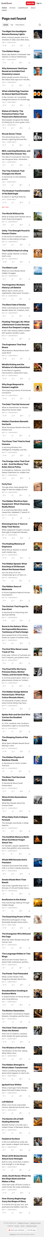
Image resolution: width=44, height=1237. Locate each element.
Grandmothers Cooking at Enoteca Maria (15, 992)
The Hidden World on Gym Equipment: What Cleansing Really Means (16, 504)
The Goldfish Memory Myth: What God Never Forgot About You (15, 840)
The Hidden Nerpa (10, 51)
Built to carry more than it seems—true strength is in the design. (16, 1163)
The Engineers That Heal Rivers (14, 346)
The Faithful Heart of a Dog (15, 250)
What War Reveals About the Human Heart (13, 804)
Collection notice (31, 1226)
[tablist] (14, 24)
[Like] (3, 771)
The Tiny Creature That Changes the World (13, 172)
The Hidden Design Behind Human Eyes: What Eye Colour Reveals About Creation (15, 695)
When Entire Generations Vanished (14, 798)
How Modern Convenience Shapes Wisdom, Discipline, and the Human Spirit (16, 1014)
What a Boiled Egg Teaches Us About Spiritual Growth (15, 92)
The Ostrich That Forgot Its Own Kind (15, 607)
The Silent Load (9, 267)
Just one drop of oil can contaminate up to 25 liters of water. (14, 573)
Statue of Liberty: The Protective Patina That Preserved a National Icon (14, 114)
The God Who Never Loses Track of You (15, 650)
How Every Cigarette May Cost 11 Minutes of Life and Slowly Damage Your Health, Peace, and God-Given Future (16, 886)
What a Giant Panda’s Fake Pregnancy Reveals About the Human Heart (13, 977)
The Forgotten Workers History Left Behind (13, 286)
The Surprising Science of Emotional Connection (16, 391)
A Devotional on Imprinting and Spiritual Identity (15, 613)
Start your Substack (17, 1230)
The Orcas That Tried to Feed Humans (16, 442)
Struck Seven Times (11, 134)
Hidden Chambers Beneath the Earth (15, 422)
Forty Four (7, 484)
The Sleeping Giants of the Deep (15, 738)
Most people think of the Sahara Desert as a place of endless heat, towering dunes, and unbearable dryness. (15, 636)
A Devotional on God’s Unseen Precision (14, 764)
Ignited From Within (11, 1084)
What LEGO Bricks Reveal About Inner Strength (14, 1157)
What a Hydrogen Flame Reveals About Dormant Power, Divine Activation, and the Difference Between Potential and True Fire (15, 1089)
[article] (22, 38)
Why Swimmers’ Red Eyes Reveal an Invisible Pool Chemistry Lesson (14, 71)
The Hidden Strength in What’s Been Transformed (15, 1066)
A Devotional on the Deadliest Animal (14, 178)
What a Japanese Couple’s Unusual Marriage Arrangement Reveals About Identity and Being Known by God (16, 531)
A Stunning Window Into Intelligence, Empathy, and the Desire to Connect (14, 448)
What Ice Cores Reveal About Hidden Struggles (13, 272)
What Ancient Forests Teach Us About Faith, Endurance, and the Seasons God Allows (15, 960)
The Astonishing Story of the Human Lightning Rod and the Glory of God (14, 138)
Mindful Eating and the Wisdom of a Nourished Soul (16, 365)
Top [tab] (11, 25)
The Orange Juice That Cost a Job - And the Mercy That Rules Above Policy (15, 464)
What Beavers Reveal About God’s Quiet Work (15, 351)
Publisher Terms (35, 1223)
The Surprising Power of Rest (16, 916)
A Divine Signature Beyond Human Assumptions (16, 593)
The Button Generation (13, 1010)
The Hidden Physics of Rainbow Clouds (13, 758)
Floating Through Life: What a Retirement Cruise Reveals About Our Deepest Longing (16, 325)
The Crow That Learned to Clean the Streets (14, 1029)
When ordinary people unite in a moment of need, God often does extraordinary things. (15, 38)
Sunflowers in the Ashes (14, 899)
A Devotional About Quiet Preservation (12, 784)
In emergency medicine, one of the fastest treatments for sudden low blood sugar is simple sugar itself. (16, 471)
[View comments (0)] (12, 62)
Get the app (31, 1230)
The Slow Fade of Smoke (14, 305)
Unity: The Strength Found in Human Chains (16, 232)
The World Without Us (13, 213)
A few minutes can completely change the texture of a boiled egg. (16, 98)
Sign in (39, 3)
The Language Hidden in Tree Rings (16, 955)
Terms (23, 1226)
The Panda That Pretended (15, 973)
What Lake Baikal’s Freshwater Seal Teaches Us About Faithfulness (16, 55)
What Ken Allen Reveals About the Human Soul (15, 940)
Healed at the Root (11, 1139)
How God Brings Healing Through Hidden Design (15, 903)
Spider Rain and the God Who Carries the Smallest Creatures (16, 717)
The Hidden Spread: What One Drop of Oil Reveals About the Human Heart (14, 567)
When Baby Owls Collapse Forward (15, 818)
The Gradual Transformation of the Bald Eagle (16, 192)
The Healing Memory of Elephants (13, 545)
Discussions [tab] (19, 25)
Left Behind (7, 1102)
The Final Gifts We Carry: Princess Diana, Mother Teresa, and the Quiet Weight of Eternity (16, 672)
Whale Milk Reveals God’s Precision (14, 861)
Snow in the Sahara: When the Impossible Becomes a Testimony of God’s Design (15, 629)
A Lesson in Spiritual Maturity (14, 196)
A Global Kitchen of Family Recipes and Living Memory (16, 997)
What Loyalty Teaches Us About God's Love (14, 254)
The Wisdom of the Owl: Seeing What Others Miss (14, 1052)
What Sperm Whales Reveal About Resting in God (15, 744)
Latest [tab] (5, 25)
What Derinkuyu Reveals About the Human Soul (16, 428)
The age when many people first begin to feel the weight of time (15, 488)
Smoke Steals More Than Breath (14, 881)
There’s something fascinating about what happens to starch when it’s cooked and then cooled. (16, 1071)
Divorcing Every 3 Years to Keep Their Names (14, 525)
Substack (12, 1234)
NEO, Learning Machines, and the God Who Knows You (16, 152)
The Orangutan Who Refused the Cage (16, 935)
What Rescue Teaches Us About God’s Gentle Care (14, 551)
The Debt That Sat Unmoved (15, 404)
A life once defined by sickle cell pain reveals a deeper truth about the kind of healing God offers (15, 1143)
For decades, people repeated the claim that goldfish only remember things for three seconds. (16, 846)
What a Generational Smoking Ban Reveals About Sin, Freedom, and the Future (16, 309)
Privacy (17, 1226)
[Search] (39, 24)
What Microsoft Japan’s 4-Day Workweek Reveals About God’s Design (14, 921)
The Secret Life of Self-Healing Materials (13, 1120)
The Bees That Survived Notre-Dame (13, 778)
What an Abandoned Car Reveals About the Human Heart (15, 408)
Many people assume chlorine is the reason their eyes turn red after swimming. (16, 78)
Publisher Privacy (23, 1223)
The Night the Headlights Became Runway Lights (14, 32)
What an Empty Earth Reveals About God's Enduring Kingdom (16, 217)
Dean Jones (12, 925)
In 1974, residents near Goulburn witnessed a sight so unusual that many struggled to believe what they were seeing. (15, 724)
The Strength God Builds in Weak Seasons (15, 824)
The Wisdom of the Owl (13, 1047)
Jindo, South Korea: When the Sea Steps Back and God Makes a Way (16, 1179)
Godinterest (12, 42)
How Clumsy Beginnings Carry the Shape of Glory (14, 1200)
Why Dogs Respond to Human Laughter (13, 385)
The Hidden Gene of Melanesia (11, 587)
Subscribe (30, 3)
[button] (4, 7)
